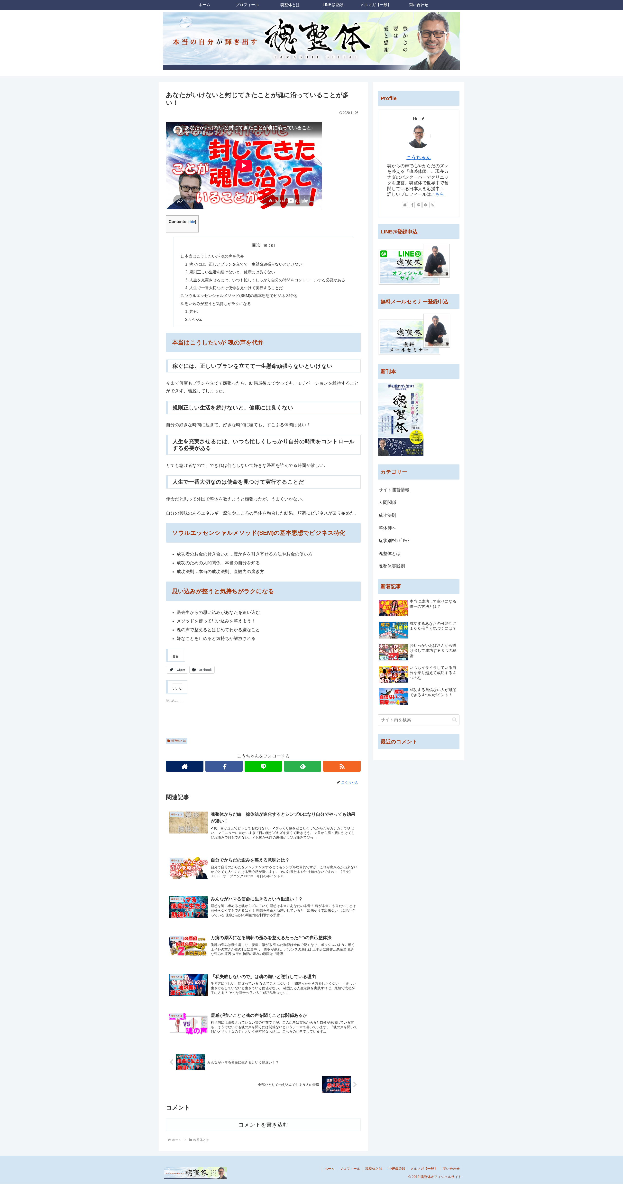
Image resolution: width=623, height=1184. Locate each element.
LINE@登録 (396, 1169)
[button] (454, 719)
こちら (437, 194)
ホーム (329, 1169)
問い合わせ (451, 1169)
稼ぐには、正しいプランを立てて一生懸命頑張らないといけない (245, 264)
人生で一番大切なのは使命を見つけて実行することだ (236, 288)
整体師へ (387, 528)
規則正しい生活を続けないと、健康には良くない (232, 272)
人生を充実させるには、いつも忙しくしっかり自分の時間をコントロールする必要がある (267, 280)
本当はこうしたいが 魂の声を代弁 (214, 256)
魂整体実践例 (392, 566)
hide (191, 222)
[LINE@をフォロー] (263, 766)
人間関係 (387, 502)
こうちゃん (418, 157)
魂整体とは (178, 740)
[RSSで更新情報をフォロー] (342, 766)
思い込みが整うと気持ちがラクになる (218, 303)
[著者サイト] (184, 766)
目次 (256, 245)
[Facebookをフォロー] (224, 766)
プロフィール (350, 1169)
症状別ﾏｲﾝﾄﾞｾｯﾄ (394, 540)
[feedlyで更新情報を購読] (302, 766)
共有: (193, 311)
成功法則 (387, 515)
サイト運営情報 (394, 489)
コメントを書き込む (263, 1125)
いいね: (195, 319)
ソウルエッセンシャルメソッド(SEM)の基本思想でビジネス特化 (241, 295)
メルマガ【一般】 (424, 1169)
